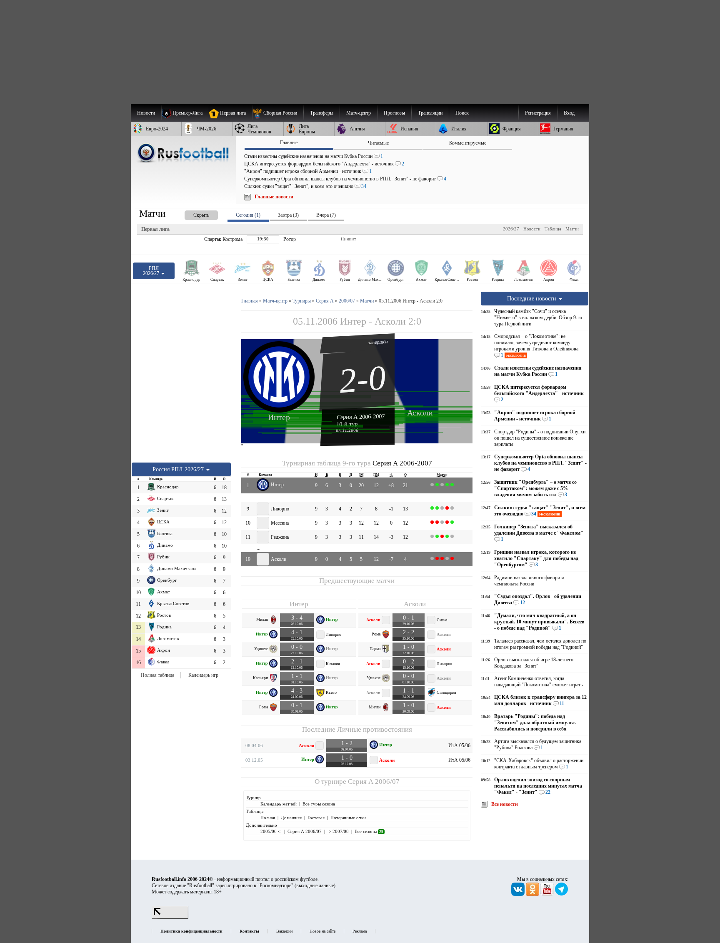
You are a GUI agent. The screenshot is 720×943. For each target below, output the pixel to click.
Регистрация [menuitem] (538, 113)
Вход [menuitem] (569, 113)
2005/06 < (271, 831)
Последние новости (532, 298)
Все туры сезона (318, 803)
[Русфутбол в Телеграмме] (561, 894)
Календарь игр (203, 675)
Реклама (359, 931)
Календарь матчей (278, 803)
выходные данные (315, 885)
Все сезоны (369, 831)
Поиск (462, 113)
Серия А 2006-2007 (361, 416)
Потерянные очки (348, 817)
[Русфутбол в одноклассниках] (533, 894)
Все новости (504, 804)
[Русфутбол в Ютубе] (547, 894)
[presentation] (193, 213)
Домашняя (291, 817)
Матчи (572, 228)
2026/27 (511, 228)
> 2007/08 (338, 831)
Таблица (553, 228)
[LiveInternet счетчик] (170, 917)
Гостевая (316, 817)
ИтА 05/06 (459, 745)
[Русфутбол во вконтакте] (518, 894)
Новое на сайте (322, 931)
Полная (267, 817)
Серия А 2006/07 (374, 781)
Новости (531, 228)
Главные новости (274, 197)
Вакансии (284, 931)
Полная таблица (157, 675)
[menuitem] (277, 113)
